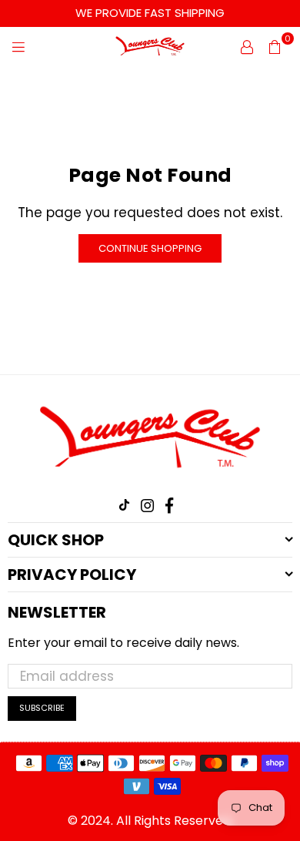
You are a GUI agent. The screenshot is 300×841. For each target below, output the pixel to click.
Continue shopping (150, 248)
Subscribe (42, 708)
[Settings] (247, 46)
